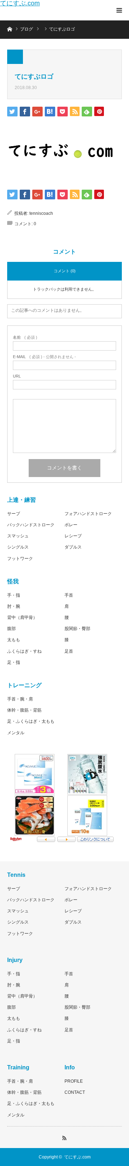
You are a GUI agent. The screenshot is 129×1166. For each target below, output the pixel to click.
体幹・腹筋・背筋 (24, 710)
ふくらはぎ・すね (24, 651)
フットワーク (20, 558)
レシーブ (73, 535)
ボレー (70, 524)
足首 (68, 651)
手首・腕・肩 (20, 699)
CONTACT (74, 1092)
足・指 (13, 662)
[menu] (119, 10)
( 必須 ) (25, 337)
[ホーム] (9, 28)
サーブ (13, 513)
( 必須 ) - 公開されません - (44, 357)
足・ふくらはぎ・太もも (30, 721)
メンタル (15, 732)
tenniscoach (41, 213)
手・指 (13, 595)
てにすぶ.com (20, 3)
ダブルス (73, 547)
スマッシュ (18, 535)
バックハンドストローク (30, 524)
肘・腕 (13, 606)
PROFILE (73, 1081)
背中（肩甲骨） (22, 617)
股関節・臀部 (77, 628)
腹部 (11, 628)
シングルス (18, 547)
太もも (13, 639)
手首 (68, 595)
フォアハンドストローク (88, 513)
